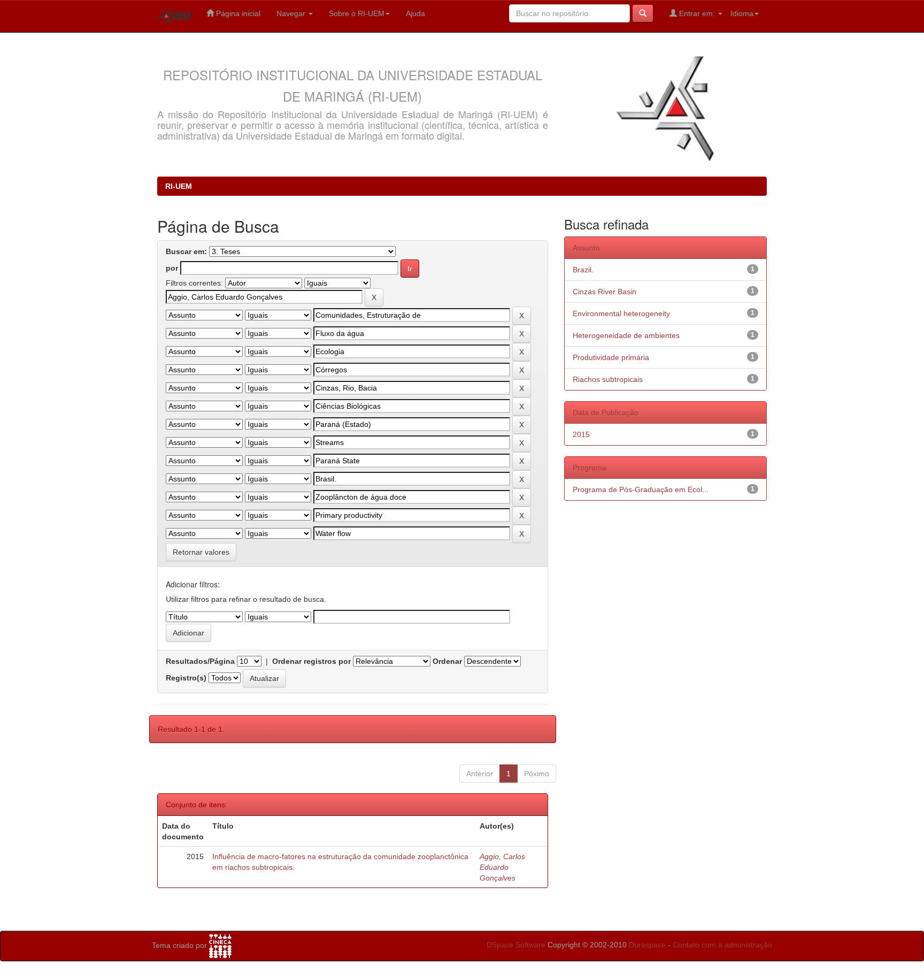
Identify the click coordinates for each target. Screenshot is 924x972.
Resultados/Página (200, 661)
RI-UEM (178, 186)
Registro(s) (186, 677)
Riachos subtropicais (608, 379)
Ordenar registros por (311, 661)
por (172, 268)
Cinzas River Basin (604, 291)
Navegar (291, 13)
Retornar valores (201, 552)
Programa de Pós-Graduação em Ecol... (641, 489)
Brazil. (583, 269)
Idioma (741, 13)
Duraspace (647, 944)
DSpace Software (516, 944)
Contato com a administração (722, 944)
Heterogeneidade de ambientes (626, 335)
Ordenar (447, 661)
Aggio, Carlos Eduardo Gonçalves (502, 867)
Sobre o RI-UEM (356, 13)
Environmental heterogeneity (621, 313)
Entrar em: (697, 13)
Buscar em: (186, 251)
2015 (581, 434)
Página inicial (237, 13)
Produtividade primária (611, 357)
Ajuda (415, 13)
